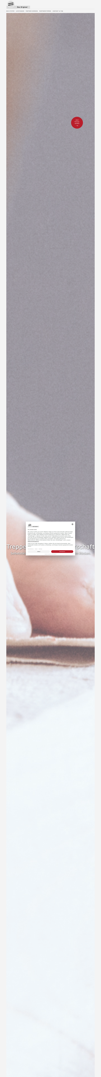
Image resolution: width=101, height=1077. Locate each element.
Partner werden (32, 11)
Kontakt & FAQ (58, 11)
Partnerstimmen (45, 11)
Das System (10, 11)
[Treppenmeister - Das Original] (18, 5)
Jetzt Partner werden (77, 121)
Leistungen (20, 11)
